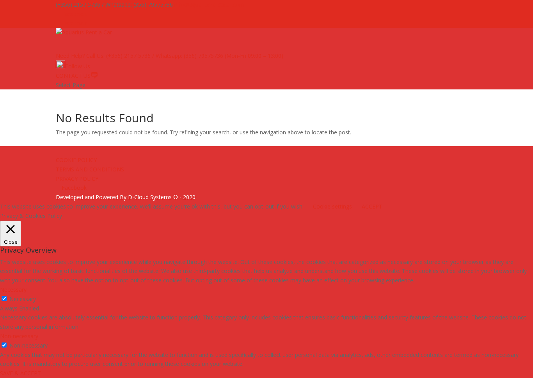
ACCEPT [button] (372, 206)
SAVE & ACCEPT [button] (20, 373)
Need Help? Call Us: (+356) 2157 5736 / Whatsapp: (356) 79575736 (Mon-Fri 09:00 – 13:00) (169, 55)
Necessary (22, 299)
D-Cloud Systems (150, 197)
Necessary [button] (13, 289)
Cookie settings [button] (332, 206)
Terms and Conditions (90, 169)
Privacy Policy (77, 178)
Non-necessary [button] (19, 336)
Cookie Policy (76, 160)
